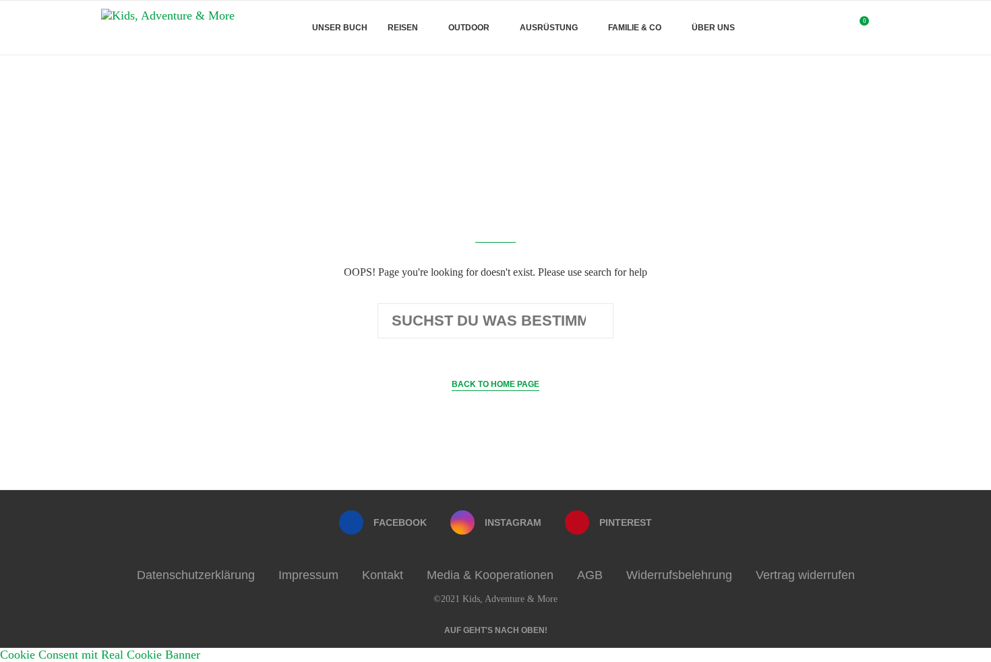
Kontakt (382, 575)
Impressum (308, 575)
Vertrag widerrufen (805, 575)
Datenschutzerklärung (196, 575)
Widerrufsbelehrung (679, 575)
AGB (590, 575)
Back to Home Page (495, 384)
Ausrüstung (549, 27)
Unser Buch (339, 27)
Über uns (713, 27)
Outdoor (468, 27)
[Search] (883, 28)
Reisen (403, 27)
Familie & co (634, 27)
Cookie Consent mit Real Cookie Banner (100, 654)
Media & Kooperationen (490, 575)
